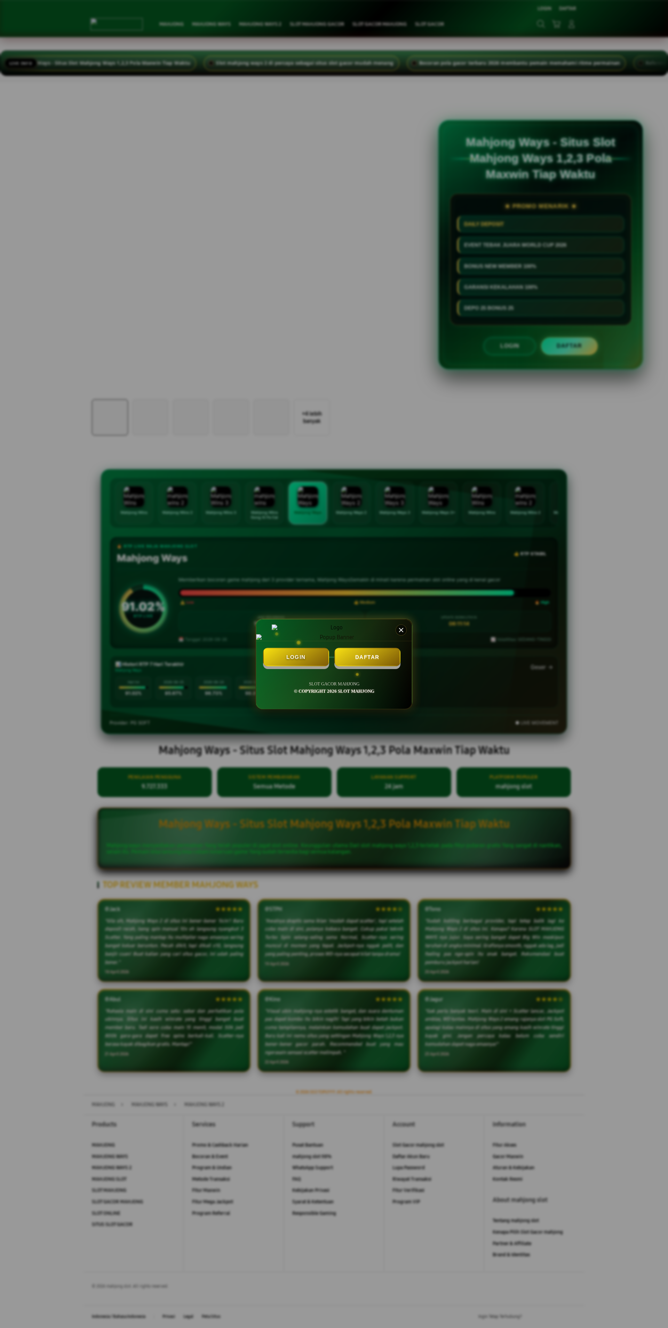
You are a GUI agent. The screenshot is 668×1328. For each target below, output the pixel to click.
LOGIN (296, 657)
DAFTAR (367, 657)
